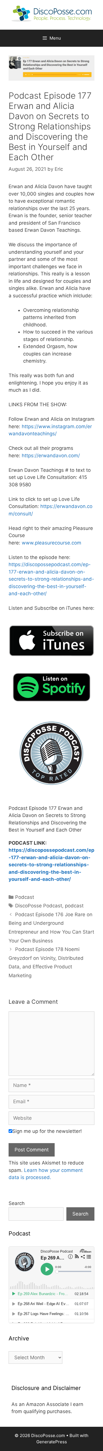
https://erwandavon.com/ (51, 455)
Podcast (24, 897)
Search (17, 1203)
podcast (74, 906)
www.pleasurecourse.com (51, 543)
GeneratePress (51, 1441)
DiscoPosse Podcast (38, 906)
